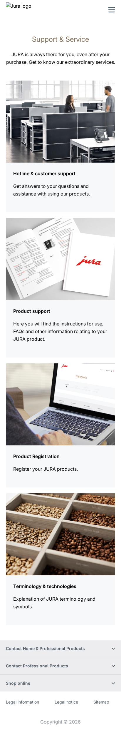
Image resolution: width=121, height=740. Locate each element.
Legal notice (66, 701)
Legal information (22, 701)
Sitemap (101, 701)
